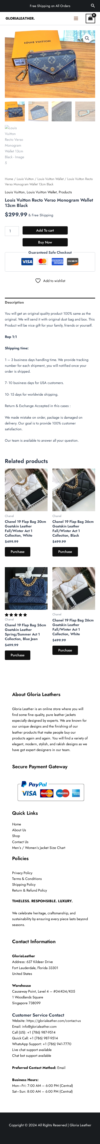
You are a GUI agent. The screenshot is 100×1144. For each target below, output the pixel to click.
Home (9, 179)
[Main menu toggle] (76, 18)
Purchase (18, 551)
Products (65, 192)
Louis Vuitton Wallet (50, 179)
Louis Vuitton (25, 179)
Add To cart (45, 230)
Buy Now (45, 242)
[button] (93, 6)
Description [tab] (14, 302)
